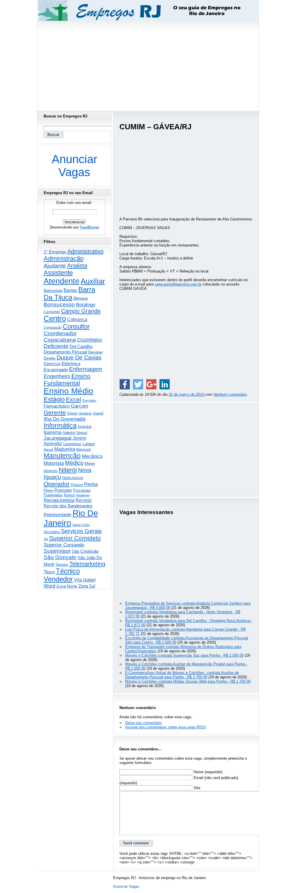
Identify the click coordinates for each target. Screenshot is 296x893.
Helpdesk (85, 413)
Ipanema (53, 432)
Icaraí (98, 413)
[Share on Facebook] (124, 384)
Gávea (72, 413)
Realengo (83, 495)
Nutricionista (72, 478)
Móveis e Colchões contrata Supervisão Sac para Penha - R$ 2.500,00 (184, 655)
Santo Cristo (81, 524)
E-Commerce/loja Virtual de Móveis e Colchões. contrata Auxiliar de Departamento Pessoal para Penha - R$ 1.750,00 (182, 675)
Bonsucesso (59, 304)
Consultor (76, 326)
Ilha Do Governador (65, 418)
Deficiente (56, 346)
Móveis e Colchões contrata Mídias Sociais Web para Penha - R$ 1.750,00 (188, 681)
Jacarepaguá (57, 438)
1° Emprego (55, 251)
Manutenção (62, 455)
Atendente (61, 281)
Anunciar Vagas (74, 165)
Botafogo (85, 305)
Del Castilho (81, 346)
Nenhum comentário (230, 394)
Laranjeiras (72, 444)
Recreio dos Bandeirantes (68, 505)
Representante (57, 514)
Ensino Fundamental (67, 379)
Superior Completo (75, 538)
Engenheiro (57, 376)
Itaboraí (69, 432)
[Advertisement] (148, 64)
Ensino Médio (68, 390)
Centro (55, 318)
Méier (90, 463)
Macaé (48, 449)
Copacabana (60, 340)
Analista (77, 265)
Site (196, 788)
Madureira (64, 449)
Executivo (89, 400)
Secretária (52, 532)
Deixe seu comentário (143, 723)
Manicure (83, 450)
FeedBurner (89, 227)
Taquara (61, 565)
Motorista (54, 463)
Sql (46, 539)
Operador (57, 483)
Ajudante (55, 266)
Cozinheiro (89, 340)
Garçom (79, 406)
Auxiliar (93, 281)
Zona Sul (86, 585)
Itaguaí (82, 433)
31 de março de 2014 (187, 394)
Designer (95, 352)
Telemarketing (87, 564)
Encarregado (56, 369)
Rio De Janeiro (71, 518)
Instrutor (85, 427)
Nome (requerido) (207, 772)
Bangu (70, 290)
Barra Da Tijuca (69, 293)
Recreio (83, 500)
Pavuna (77, 485)
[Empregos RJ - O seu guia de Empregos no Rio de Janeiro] (142, 10)
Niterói (68, 470)
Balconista (53, 290)
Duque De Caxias (79, 357)
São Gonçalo (60, 557)
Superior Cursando (64, 545)
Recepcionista (59, 500)
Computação (53, 327)
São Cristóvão (85, 551)
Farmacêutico (57, 406)
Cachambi (52, 312)
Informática (60, 425)
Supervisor (57, 551)
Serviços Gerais (81, 531)
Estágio (54, 399)
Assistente (58, 272)
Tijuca (49, 571)
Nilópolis (51, 471)
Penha (91, 484)
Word (49, 586)
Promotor (63, 490)
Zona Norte (66, 586)
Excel (73, 399)
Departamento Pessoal (65, 351)
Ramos (69, 495)
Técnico (68, 571)
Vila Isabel (85, 579)
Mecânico (92, 456)
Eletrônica (71, 363)
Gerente (55, 412)
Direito (50, 358)
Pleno (48, 491)
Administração (64, 258)
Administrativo (85, 251)
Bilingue (80, 298)
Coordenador (60, 333)
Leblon (89, 443)
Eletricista (52, 364)
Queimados (53, 495)
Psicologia (81, 490)
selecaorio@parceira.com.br (178, 284)
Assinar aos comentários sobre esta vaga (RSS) (165, 727)
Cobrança (77, 319)
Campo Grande (81, 311)
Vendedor (58, 579)
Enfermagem (85, 369)
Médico (74, 463)
